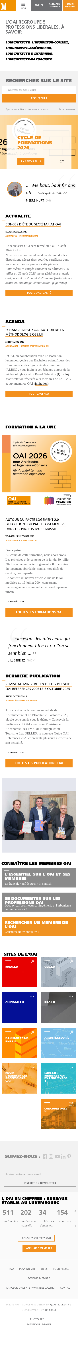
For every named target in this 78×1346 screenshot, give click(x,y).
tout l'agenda (39, 394)
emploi (39, 5)
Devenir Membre (39, 1278)
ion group (50, 1310)
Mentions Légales (39, 1324)
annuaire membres (54, 5)
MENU (23, 8)
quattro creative (60, 1305)
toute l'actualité (39, 293)
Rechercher (39, 98)
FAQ (11, 1269)
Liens (44, 1269)
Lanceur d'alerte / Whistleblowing (30, 1288)
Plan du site (27, 1269)
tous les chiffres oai (36, 1238)
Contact (66, 1288)
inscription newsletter (40, 1183)
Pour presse (61, 1269)
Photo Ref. (37, 1319)
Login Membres (70, 5)
